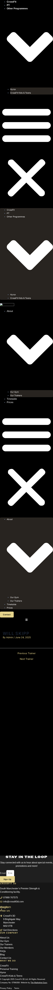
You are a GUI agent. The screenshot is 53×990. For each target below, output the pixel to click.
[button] (26, 151)
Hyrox (13, 89)
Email (3, 873)
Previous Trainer (27, 653)
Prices (10, 402)
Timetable (12, 399)
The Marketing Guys (39, 983)
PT (8, 5)
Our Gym (14, 392)
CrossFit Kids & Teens (20, 93)
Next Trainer (26, 659)
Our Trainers (16, 395)
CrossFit (11, 210)
